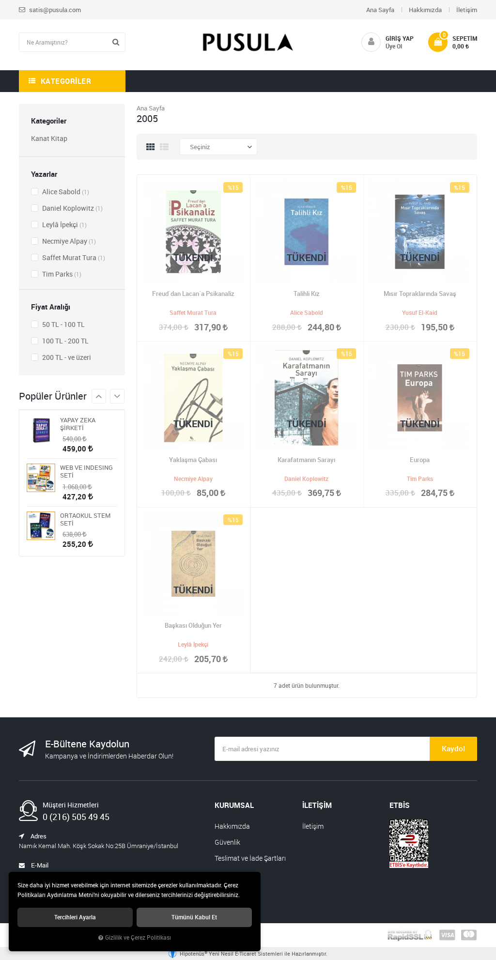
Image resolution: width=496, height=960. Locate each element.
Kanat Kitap (49, 138)
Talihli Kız (307, 293)
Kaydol (453, 748)
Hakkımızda (425, 9)
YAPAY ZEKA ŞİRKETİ (77, 424)
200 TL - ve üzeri (66, 357)
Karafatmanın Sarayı (306, 459)
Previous (117, 396)
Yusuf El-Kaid (419, 312)
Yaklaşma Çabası (193, 459)
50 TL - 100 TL (63, 324)
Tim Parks (61, 274)
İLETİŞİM (317, 805)
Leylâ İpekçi (64, 224)
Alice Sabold (65, 191)
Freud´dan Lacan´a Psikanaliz (193, 293)
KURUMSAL (234, 805)
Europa (420, 459)
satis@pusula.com (54, 9)
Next (99, 396)
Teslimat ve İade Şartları (250, 858)
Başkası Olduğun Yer (193, 625)
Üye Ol (394, 46)
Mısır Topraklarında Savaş (420, 293)
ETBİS (399, 805)
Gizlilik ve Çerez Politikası (138, 937)
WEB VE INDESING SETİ (86, 471)
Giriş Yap (400, 38)
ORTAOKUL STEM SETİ (85, 519)
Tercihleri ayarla (75, 917)
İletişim (466, 9)
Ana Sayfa (380, 9)
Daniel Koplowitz (72, 208)
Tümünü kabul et (194, 917)
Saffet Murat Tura (73, 257)
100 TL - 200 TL (65, 340)
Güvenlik (227, 842)
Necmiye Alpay (68, 241)
